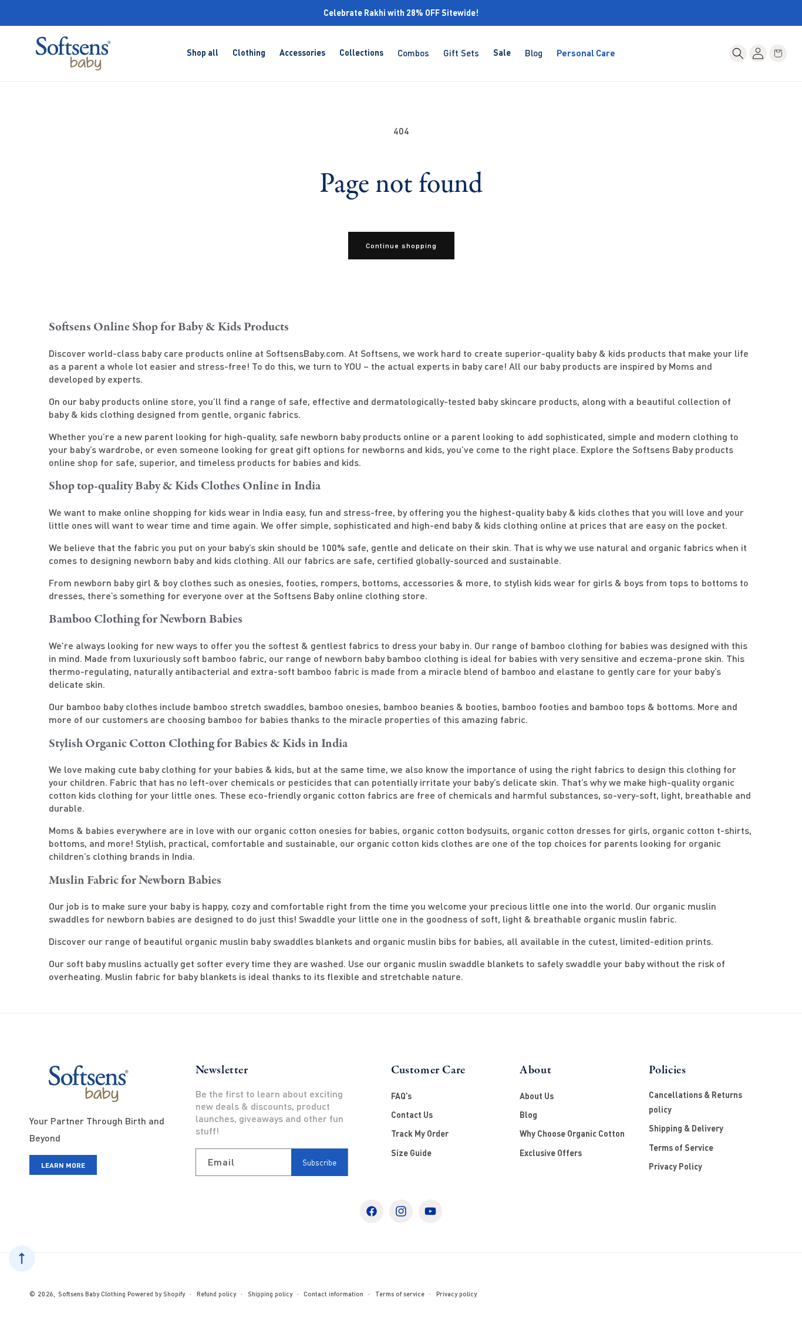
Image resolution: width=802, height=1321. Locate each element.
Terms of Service (681, 1148)
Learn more (63, 1165)
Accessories (302, 53)
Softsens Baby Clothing (92, 1294)
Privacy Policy (675, 1166)
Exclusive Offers (551, 1153)
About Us (537, 1096)
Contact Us (412, 1115)
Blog (528, 1115)
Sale (502, 53)
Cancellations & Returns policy (695, 1102)
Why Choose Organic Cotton (572, 1133)
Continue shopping (401, 245)
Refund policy (216, 1294)
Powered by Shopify (156, 1294)
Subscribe (319, 1162)
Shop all (202, 53)
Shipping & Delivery (686, 1128)
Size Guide (411, 1153)
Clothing (248, 53)
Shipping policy (270, 1294)
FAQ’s (401, 1096)
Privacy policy (456, 1294)
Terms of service (399, 1294)
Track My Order (420, 1133)
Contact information (333, 1294)
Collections (361, 53)
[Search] (738, 53)
